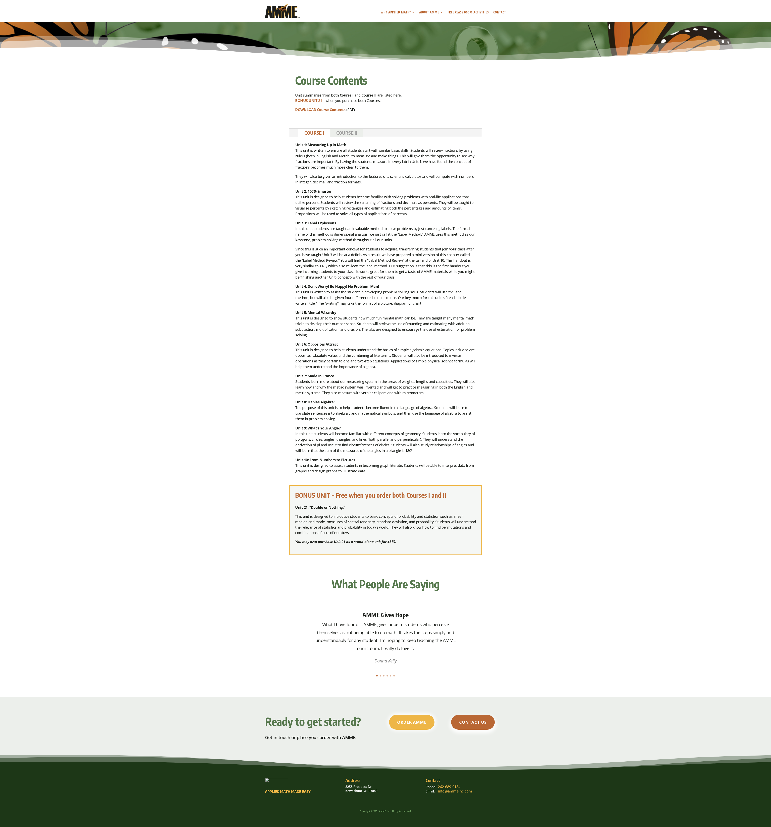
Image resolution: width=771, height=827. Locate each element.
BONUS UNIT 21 (308, 100)
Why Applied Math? (396, 12)
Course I (314, 133)
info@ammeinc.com (455, 791)
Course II (346, 133)
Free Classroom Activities (468, 12)
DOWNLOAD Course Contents (320, 109)
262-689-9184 (449, 786)
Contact (499, 12)
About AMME (429, 12)
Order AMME (411, 722)
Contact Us (473, 722)
